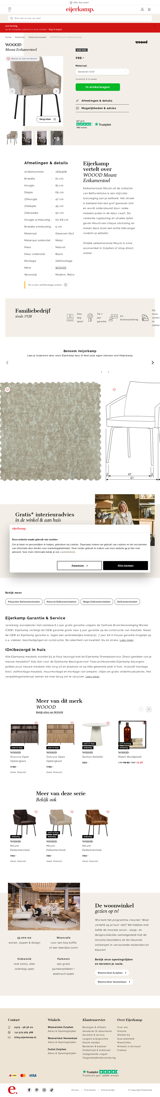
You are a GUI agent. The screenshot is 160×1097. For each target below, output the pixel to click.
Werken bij (123, 1035)
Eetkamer (20, 37)
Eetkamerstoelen (37, 37)
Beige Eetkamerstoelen (97, 601)
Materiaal (81, 66)
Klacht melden (91, 1042)
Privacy (75, 1090)
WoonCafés (124, 1042)
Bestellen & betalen (94, 1046)
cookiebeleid (67, 552)
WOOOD (60, 267)
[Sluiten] (154, 26)
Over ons (122, 1027)
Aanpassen (78, 565)
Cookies (122, 1050)
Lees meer (127, 640)
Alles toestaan (125, 565)
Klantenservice (93, 1020)
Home (8, 37)
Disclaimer (90, 1090)
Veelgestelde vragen (95, 1054)
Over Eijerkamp (129, 1020)
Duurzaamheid (125, 1038)
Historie (121, 1031)
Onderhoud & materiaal (96, 1050)
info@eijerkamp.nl (25, 1037)
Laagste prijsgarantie (95, 1038)
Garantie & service (93, 1035)
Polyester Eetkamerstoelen (24, 601)
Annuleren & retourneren (97, 1031)
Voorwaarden (108, 1090)
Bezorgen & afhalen (94, 1027)
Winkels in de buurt (129, 1046)
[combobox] (102, 72)
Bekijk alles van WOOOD (49, 712)
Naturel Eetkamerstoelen (61, 601)
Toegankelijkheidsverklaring (99, 1057)
